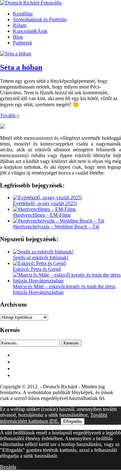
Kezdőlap (23, 13)
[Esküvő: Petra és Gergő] (39, 263)
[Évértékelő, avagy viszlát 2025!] (47, 197)
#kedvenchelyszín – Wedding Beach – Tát (56, 226)
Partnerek (22, 42)
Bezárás (8, 467)
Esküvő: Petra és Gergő (37, 269)
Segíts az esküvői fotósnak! (40, 257)
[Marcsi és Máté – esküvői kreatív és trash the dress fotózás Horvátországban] (67, 280)
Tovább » (9, 115)
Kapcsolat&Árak (30, 31)
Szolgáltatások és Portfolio (40, 19)
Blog (18, 37)
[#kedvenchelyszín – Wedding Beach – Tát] (58, 220)
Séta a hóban (21, 67)
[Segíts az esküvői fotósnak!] (43, 251)
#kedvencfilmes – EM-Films (42, 215)
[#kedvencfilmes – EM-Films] (44, 209)
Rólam (19, 25)
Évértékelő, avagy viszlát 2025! (45, 203)
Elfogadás (72, 421)
